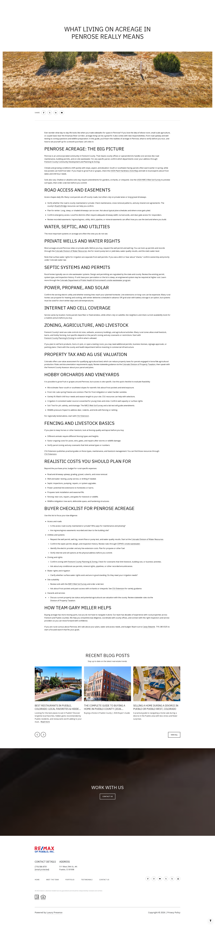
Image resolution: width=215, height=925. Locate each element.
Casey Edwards (149, 627)
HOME (37, 879)
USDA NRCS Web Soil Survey (149, 180)
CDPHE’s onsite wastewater (128, 544)
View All (174, 735)
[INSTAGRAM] (154, 878)
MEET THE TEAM (52, 879)
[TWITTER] (166, 878)
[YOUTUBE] (160, 878)
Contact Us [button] (107, 796)
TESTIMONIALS (86, 879)
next (43, 734)
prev (37, 734)
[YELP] (172, 878)
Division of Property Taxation (62, 600)
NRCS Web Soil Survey (93, 405)
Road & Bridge (61, 206)
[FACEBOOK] (148, 878)
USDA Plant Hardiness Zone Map (124, 171)
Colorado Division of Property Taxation (138, 364)
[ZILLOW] (178, 878)
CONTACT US (104, 880)
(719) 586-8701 (41, 866)
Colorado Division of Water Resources (71, 251)
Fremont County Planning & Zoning (59, 338)
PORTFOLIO (69, 879)
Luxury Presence (54, 912)
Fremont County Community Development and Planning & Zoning (72, 162)
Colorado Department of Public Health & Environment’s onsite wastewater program (95, 280)
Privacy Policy (173, 912)
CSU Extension (83, 416)
